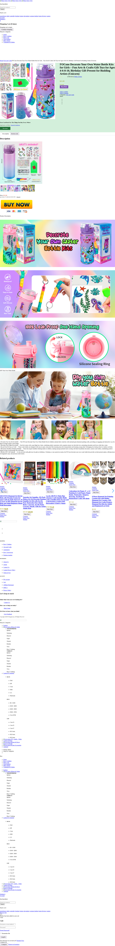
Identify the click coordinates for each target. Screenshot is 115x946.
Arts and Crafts (8, 60)
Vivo (8, 646)
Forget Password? (5, 930)
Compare (4, 944)
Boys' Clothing (11, 649)
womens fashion (34, 16)
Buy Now (64, 86)
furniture (17, 16)
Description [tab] (5, 133)
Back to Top (3, 912)
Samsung (9, 633)
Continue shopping (6, 29)
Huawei (9, 636)
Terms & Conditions (15, 125)
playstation (26, 16)
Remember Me (6, 933)
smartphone (3, 16)
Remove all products (13, 944)
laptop (21, 16)
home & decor (42, 16)
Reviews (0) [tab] (14, 133)
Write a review (78, 76)
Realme (9, 644)
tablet (7, 16)
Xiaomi (9, 641)
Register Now (20, 940)
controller (12, 16)
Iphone (8, 630)
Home (1, 60)
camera (48, 16)
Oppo (8, 638)
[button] (52, 65)
